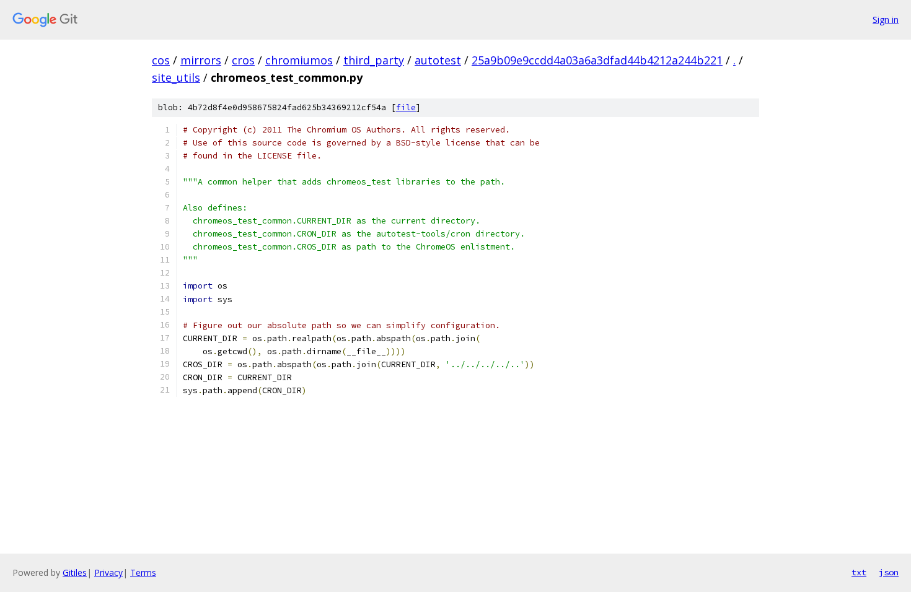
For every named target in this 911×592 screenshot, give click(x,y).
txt (859, 572)
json (889, 572)
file (406, 107)
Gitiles (75, 572)
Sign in (886, 19)
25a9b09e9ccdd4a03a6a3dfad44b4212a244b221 (597, 60)
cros (243, 60)
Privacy (108, 572)
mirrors (200, 60)
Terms (143, 572)
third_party (373, 60)
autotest (438, 60)
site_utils (176, 77)
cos (161, 60)
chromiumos (299, 60)
